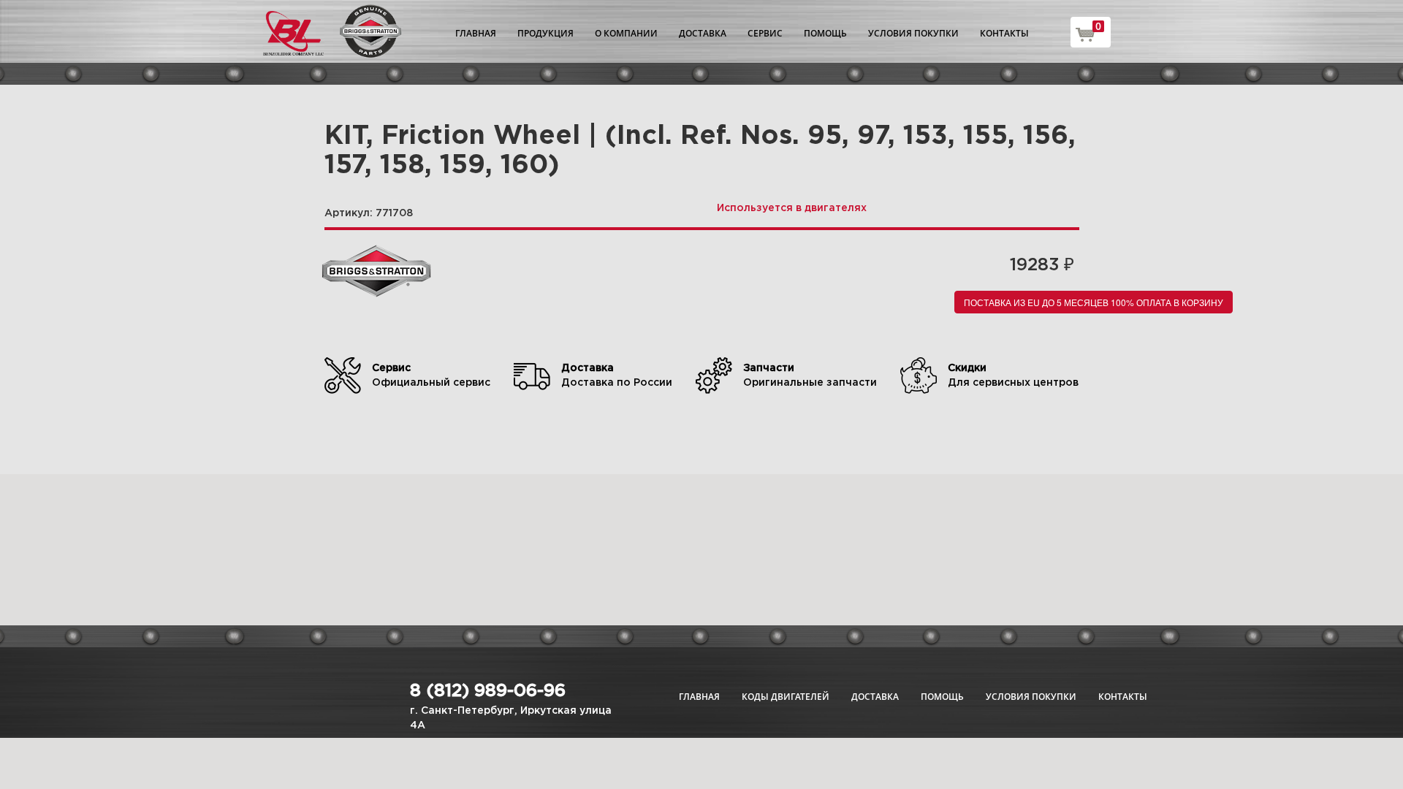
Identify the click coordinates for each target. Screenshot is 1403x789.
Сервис (765, 33)
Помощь (825, 33)
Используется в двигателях (792, 208)
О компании (626, 33)
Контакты (1004, 33)
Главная (475, 33)
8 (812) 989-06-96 (488, 691)
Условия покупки (913, 33)
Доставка (702, 33)
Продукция (545, 33)
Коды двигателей (785, 696)
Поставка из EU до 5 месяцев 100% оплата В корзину (1093, 302)
